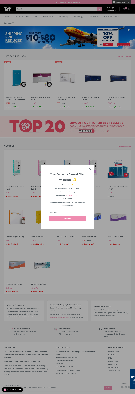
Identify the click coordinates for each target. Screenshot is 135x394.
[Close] (90, 169)
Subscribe (67, 218)
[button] (12, 389)
